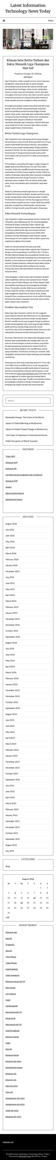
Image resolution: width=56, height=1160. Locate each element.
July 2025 (10, 577)
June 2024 (10, 654)
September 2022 (13, 779)
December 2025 (13, 571)
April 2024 (10, 666)
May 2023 (10, 732)
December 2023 (13, 690)
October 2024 (12, 631)
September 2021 (13, 839)
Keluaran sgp (11, 932)
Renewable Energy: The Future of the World (25, 417)
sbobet (9, 487)
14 (34, 898)
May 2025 (10, 589)
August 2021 (11, 845)
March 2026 (11, 553)
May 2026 (10, 541)
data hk (9, 938)
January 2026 (11, 565)
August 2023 (11, 714)
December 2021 (13, 821)
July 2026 (10, 529)
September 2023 (13, 708)
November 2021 (13, 827)
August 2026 (11, 524)
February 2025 (12, 607)
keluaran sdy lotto (13, 1116)
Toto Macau (11, 957)
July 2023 (10, 720)
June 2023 (10, 726)
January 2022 (11, 815)
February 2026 (12, 559)
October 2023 (12, 702)
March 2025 (11, 601)
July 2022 (10, 785)
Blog (8, 866)
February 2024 (12, 678)
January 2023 (11, 756)
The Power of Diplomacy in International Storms (26, 435)
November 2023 (13, 696)
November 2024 (13, 625)
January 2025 (11, 613)
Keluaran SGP (12, 462)
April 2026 (10, 547)
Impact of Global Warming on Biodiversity (24, 423)
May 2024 (10, 660)
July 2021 (10, 851)
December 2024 (13, 619)
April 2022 (10, 797)
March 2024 (11, 672)
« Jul (7, 917)
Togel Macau (11, 963)
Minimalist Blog (25, 1156)
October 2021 (12, 833)
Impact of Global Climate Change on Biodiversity (27, 429)
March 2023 (11, 744)
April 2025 (10, 595)
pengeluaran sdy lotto (15, 1104)
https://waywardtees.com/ (27, 373)
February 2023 (12, 750)
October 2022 (12, 773)
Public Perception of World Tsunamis (22, 441)
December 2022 (13, 762)
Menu (50, 20)
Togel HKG (10, 456)
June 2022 (10, 791)
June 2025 (10, 583)
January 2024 (11, 684)
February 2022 (12, 809)
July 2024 (10, 648)
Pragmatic (10, 944)
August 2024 (11, 643)
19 (21, 903)
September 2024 (13, 637)
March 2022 (11, 803)
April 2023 (10, 738)
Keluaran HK (11, 468)
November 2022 (13, 767)
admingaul (28, 77)
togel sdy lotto (12, 1110)
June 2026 (10, 535)
